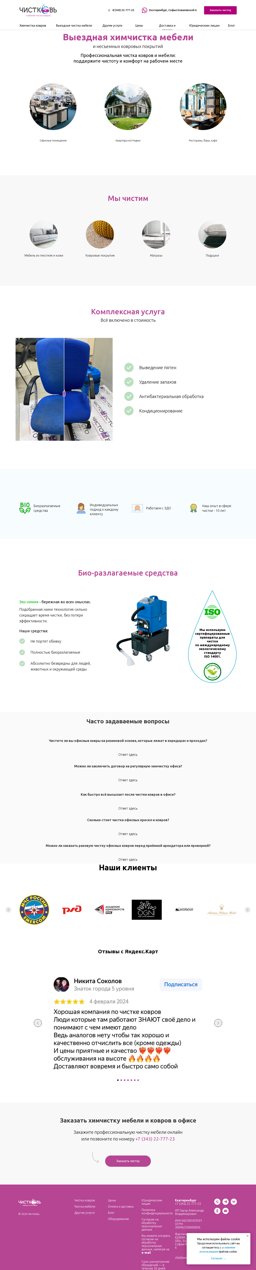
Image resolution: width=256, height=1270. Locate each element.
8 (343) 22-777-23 (123, 10)
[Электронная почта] (225, 1213)
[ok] (217, 1213)
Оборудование (118, 1219)
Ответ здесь (128, 754)
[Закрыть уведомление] (247, 1236)
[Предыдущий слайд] (8, 910)
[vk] (234, 1203)
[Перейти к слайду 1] (118, 1080)
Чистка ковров (84, 1200)
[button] (220, 10)
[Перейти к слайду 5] (131, 1080)
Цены (112, 1200)
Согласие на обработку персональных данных (151, 1224)
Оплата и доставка (121, 1206)
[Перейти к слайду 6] (134, 1080)
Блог (111, 1212)
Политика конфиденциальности (157, 1211)
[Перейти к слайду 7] (138, 1080)
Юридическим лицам (151, 1202)
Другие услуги (84, 1212)
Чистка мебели (84, 1206)
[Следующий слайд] (247, 910)
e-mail (146, 1252)
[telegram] (225, 1203)
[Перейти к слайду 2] (121, 1080)
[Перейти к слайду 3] (124, 1080)
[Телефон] (217, 1203)
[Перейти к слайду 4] (128, 1080)
